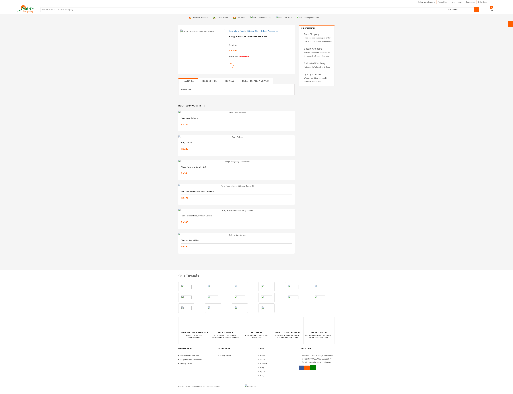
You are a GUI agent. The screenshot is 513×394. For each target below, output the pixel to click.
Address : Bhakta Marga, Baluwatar (317, 355)
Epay (262, 372)
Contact (263, 364)
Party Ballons (186, 142)
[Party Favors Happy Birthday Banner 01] (236, 186)
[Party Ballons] (236, 137)
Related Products (189, 106)
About (262, 360)
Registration (470, 2)
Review (229, 81)
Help (452, 2)
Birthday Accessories (269, 31)
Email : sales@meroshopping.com (317, 362)
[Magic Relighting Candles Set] (236, 161)
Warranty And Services (189, 356)
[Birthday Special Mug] (236, 235)
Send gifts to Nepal (237, 31)
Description (209, 81)
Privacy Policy (186, 364)
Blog (262, 368)
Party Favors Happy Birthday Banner (196, 216)
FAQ (262, 376)
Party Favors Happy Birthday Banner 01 (198, 191)
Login (460, 2)
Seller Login (482, 2)
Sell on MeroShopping (426, 2)
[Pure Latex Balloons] (236, 112)
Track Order (443, 2)
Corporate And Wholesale (191, 360)
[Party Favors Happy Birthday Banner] (236, 210)
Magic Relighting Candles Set (193, 167)
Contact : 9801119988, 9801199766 (317, 359)
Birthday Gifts (252, 31)
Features (188, 81)
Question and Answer (255, 81)
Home (262, 356)
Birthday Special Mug (190, 240)
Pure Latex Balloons (189, 118)
